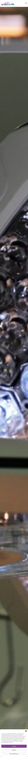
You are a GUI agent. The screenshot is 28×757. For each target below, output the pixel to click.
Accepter (14, 746)
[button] (26, 731)
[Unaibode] (7, 3)
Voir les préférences (14, 753)
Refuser (14, 750)
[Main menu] (26, 3)
